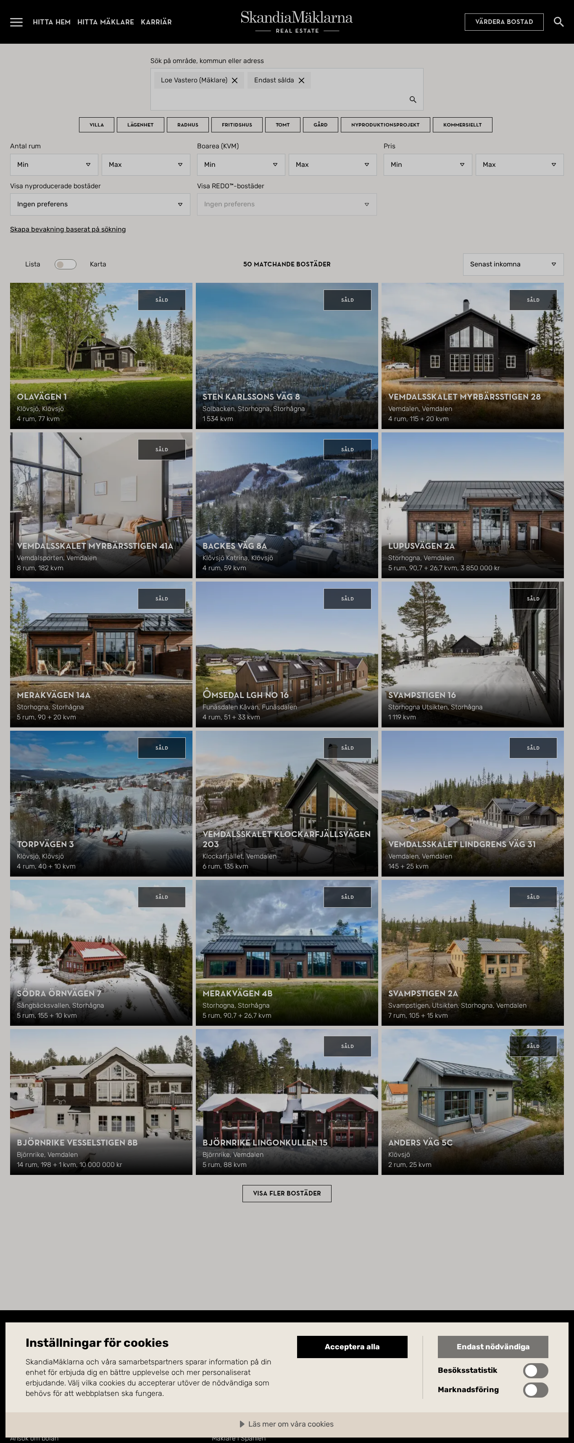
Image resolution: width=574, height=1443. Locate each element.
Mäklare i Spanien (239, 1438)
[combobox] (287, 99)
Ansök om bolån (34, 1438)
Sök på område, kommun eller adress (207, 61)
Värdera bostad (504, 22)
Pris (389, 146)
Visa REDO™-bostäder (230, 186)
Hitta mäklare (105, 22)
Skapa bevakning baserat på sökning (68, 229)
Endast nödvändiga (493, 1346)
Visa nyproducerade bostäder (55, 186)
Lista (32, 264)
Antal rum (25, 146)
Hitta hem (52, 22)
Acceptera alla (352, 1346)
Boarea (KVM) (218, 146)
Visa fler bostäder (287, 1193)
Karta (98, 264)
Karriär (156, 22)
